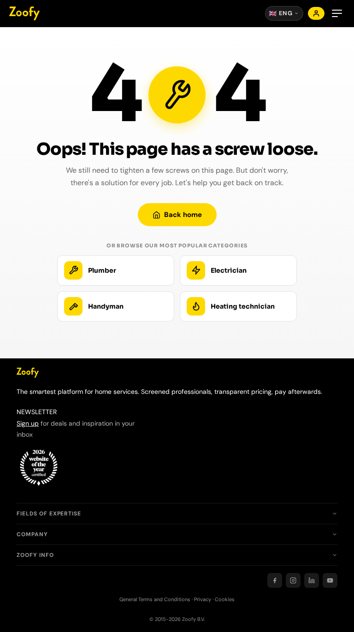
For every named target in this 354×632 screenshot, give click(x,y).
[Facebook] (274, 580)
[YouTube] (330, 580)
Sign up (28, 423)
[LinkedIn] (311, 580)
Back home (183, 214)
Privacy (202, 599)
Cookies (225, 599)
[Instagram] (293, 580)
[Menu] (337, 13)
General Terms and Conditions (154, 599)
